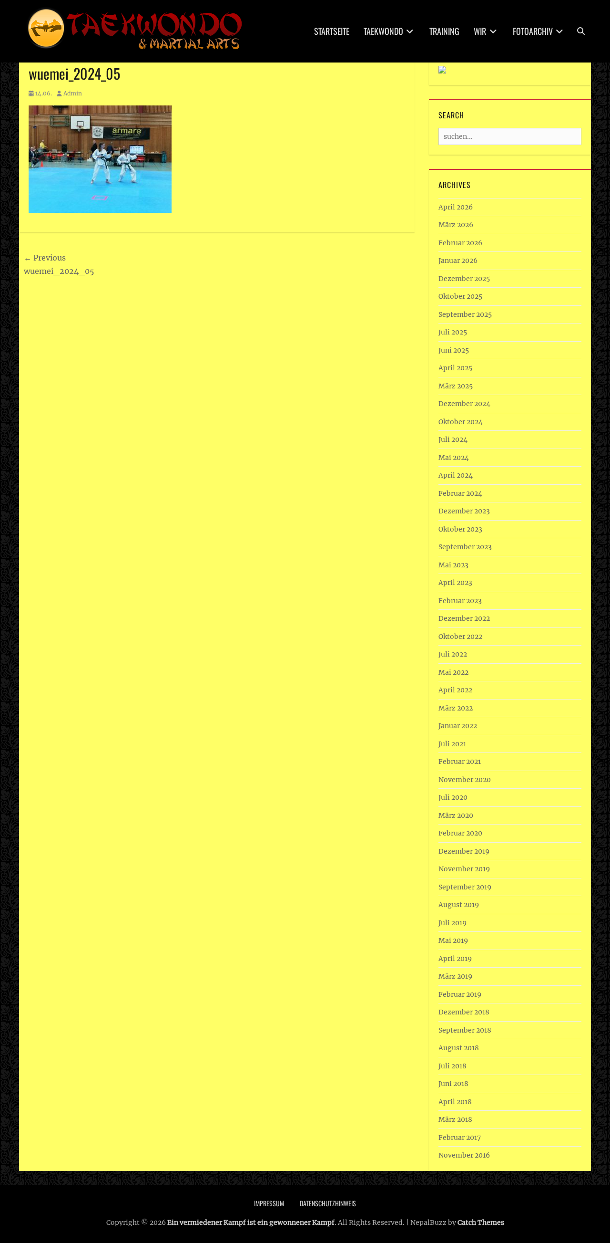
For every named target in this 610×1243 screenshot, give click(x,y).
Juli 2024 (453, 439)
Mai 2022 (453, 672)
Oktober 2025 (460, 296)
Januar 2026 (458, 260)
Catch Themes (481, 1222)
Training (444, 31)
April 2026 (455, 207)
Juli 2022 (452, 654)
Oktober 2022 (460, 636)
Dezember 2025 (464, 278)
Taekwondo (383, 31)
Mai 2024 (453, 457)
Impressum (269, 1203)
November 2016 (464, 1155)
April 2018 (455, 1101)
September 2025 (465, 314)
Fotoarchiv (533, 31)
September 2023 (465, 547)
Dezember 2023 (464, 511)
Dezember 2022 (464, 618)
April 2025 (455, 368)
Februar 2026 (460, 243)
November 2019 (464, 869)
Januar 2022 (457, 725)
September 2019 (464, 887)
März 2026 (455, 224)
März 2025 (455, 386)
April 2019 (455, 958)
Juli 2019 (452, 923)
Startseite (331, 31)
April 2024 (455, 475)
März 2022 (455, 708)
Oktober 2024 (460, 422)
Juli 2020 (453, 797)
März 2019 (455, 976)
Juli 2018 (452, 1066)
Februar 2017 (459, 1137)
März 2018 (455, 1119)
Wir (480, 31)
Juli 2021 (452, 744)
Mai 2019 (453, 940)
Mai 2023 (453, 565)
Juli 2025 (452, 332)
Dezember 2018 (463, 1012)
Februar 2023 (460, 600)
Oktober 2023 (460, 529)
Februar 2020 (460, 833)
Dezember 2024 (464, 403)
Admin (72, 93)
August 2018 (458, 1048)
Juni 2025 (453, 350)
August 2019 (458, 904)
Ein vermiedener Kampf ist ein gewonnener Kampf (251, 1222)
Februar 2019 (459, 994)
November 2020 (464, 779)
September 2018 (464, 1030)
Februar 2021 (459, 761)
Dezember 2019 (463, 851)
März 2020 (455, 815)
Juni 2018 (453, 1083)
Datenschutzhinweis (328, 1203)
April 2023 (455, 582)
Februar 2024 (460, 493)
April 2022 (455, 690)
